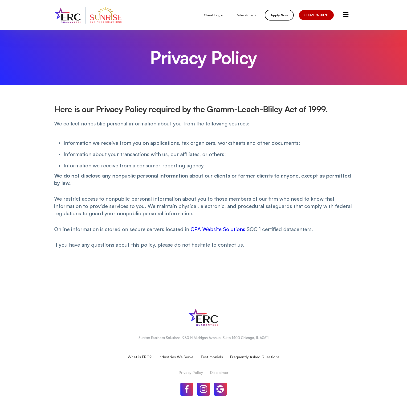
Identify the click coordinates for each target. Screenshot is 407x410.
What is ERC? (139, 357)
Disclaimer (219, 372)
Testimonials (211, 357)
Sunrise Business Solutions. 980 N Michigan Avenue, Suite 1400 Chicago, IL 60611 (203, 337)
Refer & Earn (246, 15)
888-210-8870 (316, 15)
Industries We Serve (176, 357)
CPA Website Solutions (218, 229)
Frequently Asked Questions (255, 357)
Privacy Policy (191, 372)
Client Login (213, 15)
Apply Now (279, 15)
